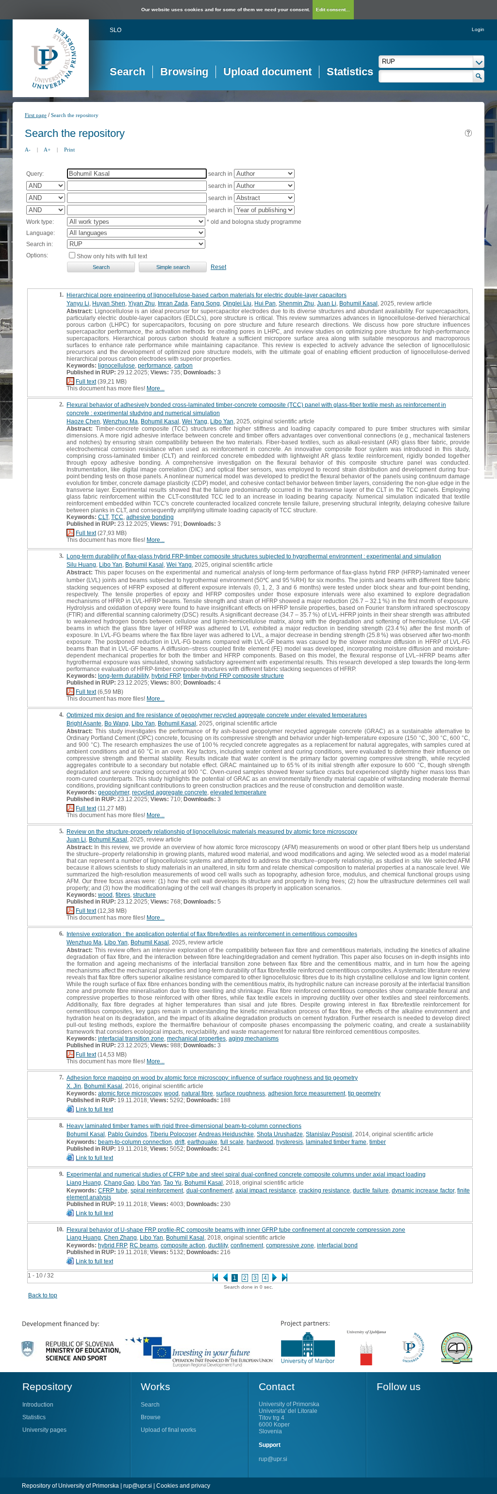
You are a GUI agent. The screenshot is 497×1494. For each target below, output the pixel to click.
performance (154, 365)
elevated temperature (238, 792)
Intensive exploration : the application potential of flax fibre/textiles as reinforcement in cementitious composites (211, 934)
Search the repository (75, 115)
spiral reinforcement (157, 1190)
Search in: (39, 244)
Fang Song (205, 303)
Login (478, 29)
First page (36, 115)
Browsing (184, 72)
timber (377, 1142)
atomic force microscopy (129, 1093)
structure (144, 894)
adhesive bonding (150, 517)
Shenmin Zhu (296, 303)
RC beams (144, 1245)
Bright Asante (83, 723)
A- (28, 149)
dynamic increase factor (423, 1190)
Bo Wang (116, 723)
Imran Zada (173, 303)
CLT (103, 517)
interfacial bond (337, 1245)
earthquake (202, 1142)
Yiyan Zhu (141, 303)
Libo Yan (221, 421)
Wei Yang (194, 421)
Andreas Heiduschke (226, 1134)
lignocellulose (116, 365)
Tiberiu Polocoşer (173, 1134)
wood (105, 894)
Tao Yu (173, 1182)
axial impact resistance (265, 1190)
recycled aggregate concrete (169, 792)
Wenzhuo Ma (120, 421)
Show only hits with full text (112, 256)
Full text (86, 381)
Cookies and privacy (183, 1485)
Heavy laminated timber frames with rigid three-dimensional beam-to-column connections (183, 1126)
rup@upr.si (273, 1459)
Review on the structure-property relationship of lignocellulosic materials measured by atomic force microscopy (211, 831)
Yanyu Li (77, 303)
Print (69, 149)
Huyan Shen (108, 303)
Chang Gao (119, 1182)
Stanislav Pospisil (329, 1134)
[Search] (478, 76)
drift (179, 1142)
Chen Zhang (120, 1237)
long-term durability (123, 675)
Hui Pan (265, 303)
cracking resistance (324, 1190)
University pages (44, 1430)
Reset (218, 267)
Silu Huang (81, 564)
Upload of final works (168, 1430)
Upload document (267, 72)
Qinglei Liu (237, 303)
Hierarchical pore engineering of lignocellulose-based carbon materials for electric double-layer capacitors (206, 295)
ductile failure (370, 1190)
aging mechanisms (254, 1038)
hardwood (260, 1142)
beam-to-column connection (135, 1142)
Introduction (37, 1404)
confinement (247, 1245)
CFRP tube (112, 1190)
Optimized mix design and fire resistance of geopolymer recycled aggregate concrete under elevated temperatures (216, 715)
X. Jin (73, 1086)
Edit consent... (333, 9)
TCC (117, 517)
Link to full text (94, 1109)
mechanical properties (196, 1038)
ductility (218, 1245)
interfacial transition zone (131, 1038)
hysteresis (289, 1142)
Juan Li (326, 303)
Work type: (40, 221)
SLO (115, 30)
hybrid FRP (165, 675)
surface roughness (240, 1093)
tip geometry (364, 1093)
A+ (47, 149)
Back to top (42, 1295)
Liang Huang (83, 1182)
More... (156, 388)
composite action (183, 1245)
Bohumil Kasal (358, 303)
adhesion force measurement (306, 1093)
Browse (151, 1417)
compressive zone (290, 1245)
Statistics (350, 72)
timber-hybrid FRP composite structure (233, 675)
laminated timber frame (336, 1142)
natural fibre (197, 1093)
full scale (232, 1142)
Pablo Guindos (127, 1134)
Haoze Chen (83, 421)
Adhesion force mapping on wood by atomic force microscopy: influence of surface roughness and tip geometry (212, 1077)
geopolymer (113, 792)
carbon (183, 365)
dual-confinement (209, 1190)
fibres (123, 894)
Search (127, 72)
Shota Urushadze (280, 1134)
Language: (40, 233)
